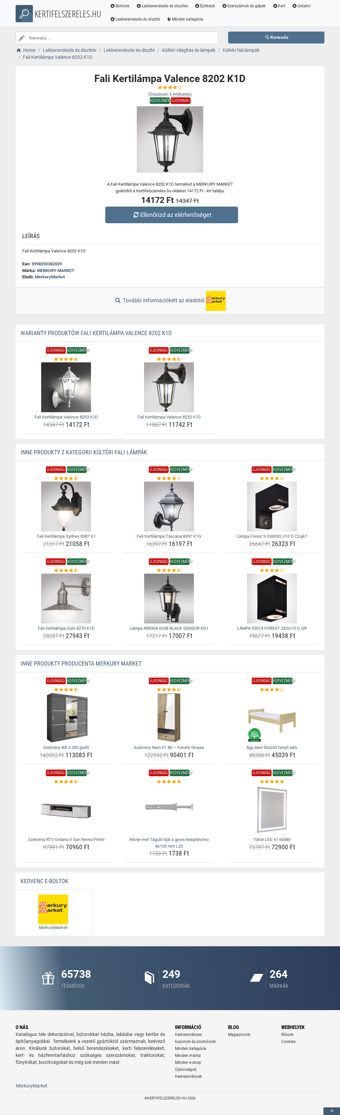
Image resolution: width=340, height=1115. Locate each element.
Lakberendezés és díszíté (138, 19)
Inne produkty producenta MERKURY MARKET (81, 663)
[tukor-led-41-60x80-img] (272, 810)
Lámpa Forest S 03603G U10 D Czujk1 (271, 536)
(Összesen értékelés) (170, 94)
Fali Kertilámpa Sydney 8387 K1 (66, 536)
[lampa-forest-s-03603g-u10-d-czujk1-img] (272, 506)
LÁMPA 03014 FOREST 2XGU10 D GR (272, 628)
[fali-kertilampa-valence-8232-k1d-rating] (169, 359)
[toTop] (331, 1111)
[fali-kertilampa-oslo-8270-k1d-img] (66, 598)
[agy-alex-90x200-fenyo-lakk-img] (272, 718)
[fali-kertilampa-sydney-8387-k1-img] (66, 506)
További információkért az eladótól (164, 300)
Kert (281, 6)
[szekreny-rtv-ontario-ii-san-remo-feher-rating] (66, 782)
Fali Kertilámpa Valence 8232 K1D (169, 417)
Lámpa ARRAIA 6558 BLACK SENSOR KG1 (169, 628)
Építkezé (207, 6)
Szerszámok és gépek (246, 6)
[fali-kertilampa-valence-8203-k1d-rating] (66, 359)
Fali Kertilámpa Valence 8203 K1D (66, 417)
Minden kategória (187, 19)
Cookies (288, 1041)
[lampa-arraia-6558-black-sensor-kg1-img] (169, 598)
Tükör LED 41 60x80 (272, 839)
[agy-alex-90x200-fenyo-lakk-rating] (272, 690)
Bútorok (122, 6)
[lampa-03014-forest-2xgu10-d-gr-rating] (272, 570)
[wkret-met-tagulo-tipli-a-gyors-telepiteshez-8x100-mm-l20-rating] (169, 782)
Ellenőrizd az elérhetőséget (176, 214)
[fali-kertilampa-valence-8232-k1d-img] (169, 387)
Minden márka (188, 1055)
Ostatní (304, 6)
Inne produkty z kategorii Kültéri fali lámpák (84, 452)
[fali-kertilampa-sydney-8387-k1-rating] (66, 478)
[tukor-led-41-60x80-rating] (272, 782)
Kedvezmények (188, 1076)
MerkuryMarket (50, 276)
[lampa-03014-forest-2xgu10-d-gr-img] (272, 598)
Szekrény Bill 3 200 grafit (66, 747)
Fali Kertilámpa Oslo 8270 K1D (66, 628)
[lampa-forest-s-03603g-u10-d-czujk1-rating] (272, 478)
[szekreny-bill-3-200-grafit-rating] (66, 690)
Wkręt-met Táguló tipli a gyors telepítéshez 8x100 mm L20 (169, 843)
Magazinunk (239, 1034)
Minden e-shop (188, 1062)
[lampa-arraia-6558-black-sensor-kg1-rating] (169, 570)
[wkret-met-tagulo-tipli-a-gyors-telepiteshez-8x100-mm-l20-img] (169, 810)
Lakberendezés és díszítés (165, 6)
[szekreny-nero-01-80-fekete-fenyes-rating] (169, 690)
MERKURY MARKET (55, 270)
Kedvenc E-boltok (44, 881)
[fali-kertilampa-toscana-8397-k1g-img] (169, 506)
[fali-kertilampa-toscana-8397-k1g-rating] (169, 478)
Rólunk (287, 1034)
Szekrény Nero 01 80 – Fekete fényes (169, 747)
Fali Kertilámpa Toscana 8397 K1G (169, 536)
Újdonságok (186, 1069)
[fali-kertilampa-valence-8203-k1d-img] (66, 387)
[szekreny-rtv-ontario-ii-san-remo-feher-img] (66, 810)
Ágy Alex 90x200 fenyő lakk (272, 747)
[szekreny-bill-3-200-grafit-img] (66, 718)
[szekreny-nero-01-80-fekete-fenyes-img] (169, 718)
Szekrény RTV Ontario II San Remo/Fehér (66, 839)
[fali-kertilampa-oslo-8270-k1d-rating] (66, 570)
